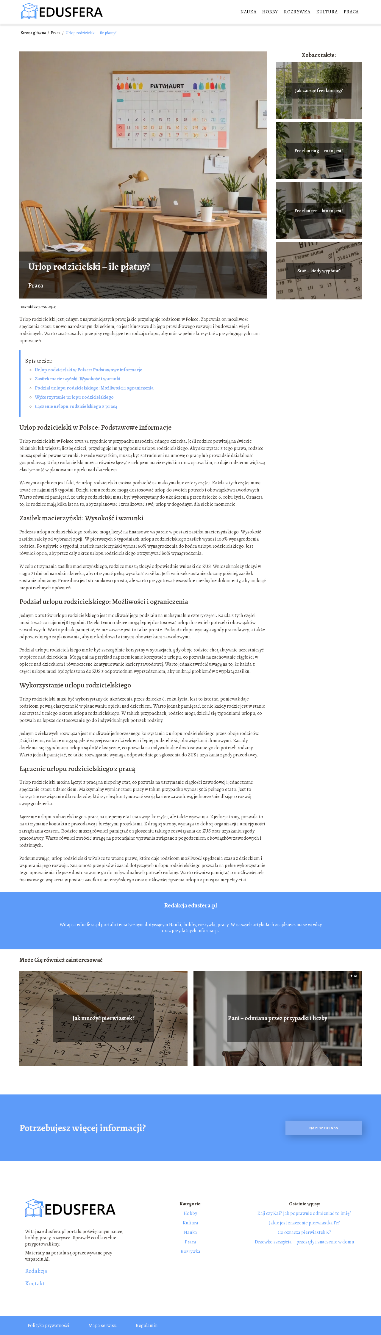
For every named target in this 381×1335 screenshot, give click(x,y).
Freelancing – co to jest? (318, 151)
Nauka (249, 12)
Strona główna (34, 33)
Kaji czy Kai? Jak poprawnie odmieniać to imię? (304, 1213)
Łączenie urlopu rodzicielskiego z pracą (76, 406)
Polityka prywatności (48, 1325)
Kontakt (35, 1283)
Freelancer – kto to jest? (318, 211)
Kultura (327, 12)
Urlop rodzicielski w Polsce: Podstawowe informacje (88, 370)
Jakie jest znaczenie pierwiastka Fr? (304, 1223)
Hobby (270, 12)
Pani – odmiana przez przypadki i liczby (277, 1018)
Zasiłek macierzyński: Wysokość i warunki (77, 379)
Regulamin (146, 1325)
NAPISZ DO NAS (323, 1128)
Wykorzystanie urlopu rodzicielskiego (74, 397)
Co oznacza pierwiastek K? (304, 1232)
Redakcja (36, 1271)
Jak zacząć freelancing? (319, 91)
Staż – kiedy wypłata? (318, 271)
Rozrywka (297, 12)
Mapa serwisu (102, 1325)
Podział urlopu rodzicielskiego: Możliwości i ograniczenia (94, 388)
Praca (351, 12)
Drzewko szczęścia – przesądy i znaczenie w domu (304, 1242)
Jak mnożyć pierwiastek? (104, 1018)
